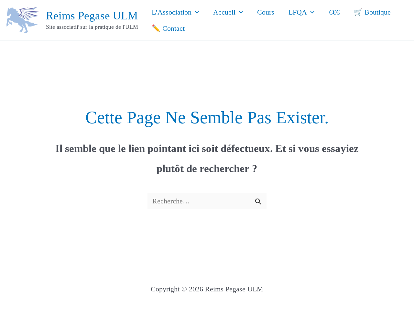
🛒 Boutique (372, 12)
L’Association (171, 12)
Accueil (224, 12)
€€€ (334, 12)
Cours (265, 12)
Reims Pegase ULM (92, 15)
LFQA (298, 12)
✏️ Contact (168, 28)
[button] (195, 12)
